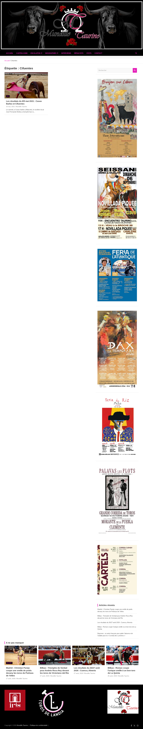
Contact (98, 53)
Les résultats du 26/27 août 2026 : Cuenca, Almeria (114, 622)
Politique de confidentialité (38, 725)
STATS (88, 53)
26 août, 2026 (112, 676)
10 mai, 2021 (10, 106)
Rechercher (135, 70)
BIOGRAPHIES (50, 53)
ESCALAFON (35, 53)
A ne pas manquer (15, 643)
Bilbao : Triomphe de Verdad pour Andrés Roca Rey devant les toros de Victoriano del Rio (54, 670)
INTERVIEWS (66, 53)
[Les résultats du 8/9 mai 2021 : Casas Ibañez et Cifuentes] (26, 85)
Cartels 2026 (21, 53)
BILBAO (43, 663)
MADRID (9, 663)
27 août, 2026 (10, 678)
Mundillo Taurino (21, 106)
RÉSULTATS (78, 53)
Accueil (9, 53)
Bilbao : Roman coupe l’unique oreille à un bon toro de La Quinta (121, 670)
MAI (8, 96)
